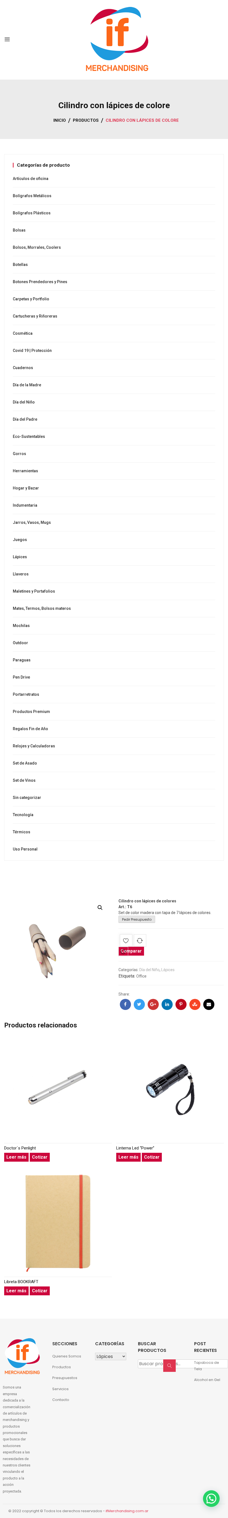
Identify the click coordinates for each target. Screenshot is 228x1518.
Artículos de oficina (30, 178)
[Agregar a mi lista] (126, 941)
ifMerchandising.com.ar (127, 1511)
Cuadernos (23, 367)
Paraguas (22, 660)
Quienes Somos (66, 1356)
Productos (61, 1367)
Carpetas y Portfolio (31, 299)
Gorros (19, 453)
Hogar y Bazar (26, 488)
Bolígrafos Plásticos (32, 213)
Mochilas (21, 625)
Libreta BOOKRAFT (21, 1282)
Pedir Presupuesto (137, 919)
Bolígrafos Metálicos (32, 196)
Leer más (16, 1157)
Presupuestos (64, 1377)
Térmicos (21, 832)
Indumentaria (25, 505)
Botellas (20, 264)
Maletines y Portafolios (34, 591)
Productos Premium (31, 711)
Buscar (171, 1368)
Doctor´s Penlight (20, 1148)
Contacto (60, 1399)
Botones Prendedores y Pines (40, 282)
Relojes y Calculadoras (34, 746)
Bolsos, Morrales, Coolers (37, 247)
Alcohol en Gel (207, 1379)
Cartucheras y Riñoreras (35, 316)
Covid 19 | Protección (32, 350)
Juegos (20, 539)
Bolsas (19, 230)
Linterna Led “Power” (135, 1148)
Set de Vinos (24, 780)
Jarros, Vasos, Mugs (32, 522)
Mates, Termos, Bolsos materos (42, 608)
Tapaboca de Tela (206, 1366)
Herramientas (25, 471)
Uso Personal (25, 849)
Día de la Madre (27, 385)
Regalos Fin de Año (30, 729)
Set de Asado (25, 763)
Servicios (60, 1389)
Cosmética (23, 333)
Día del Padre (25, 419)
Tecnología (23, 815)
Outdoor (20, 643)
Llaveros (21, 574)
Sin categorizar (27, 797)
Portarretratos (26, 694)
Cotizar (40, 1157)
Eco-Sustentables (29, 436)
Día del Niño (149, 970)
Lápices (168, 970)
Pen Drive (21, 677)
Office (141, 976)
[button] (100, 908)
